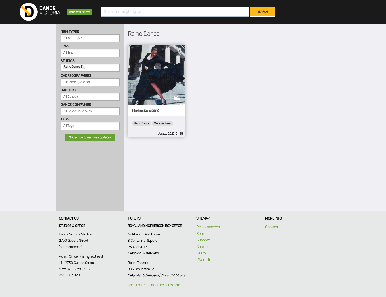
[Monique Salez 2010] (156, 75)
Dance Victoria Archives (40, 12)
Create (202, 247)
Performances (208, 227)
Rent (200, 234)
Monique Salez (162, 123)
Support (203, 240)
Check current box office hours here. (154, 285)
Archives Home (79, 12)
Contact (271, 227)
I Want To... (204, 260)
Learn (201, 253)
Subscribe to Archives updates (90, 137)
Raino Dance (141, 123)
